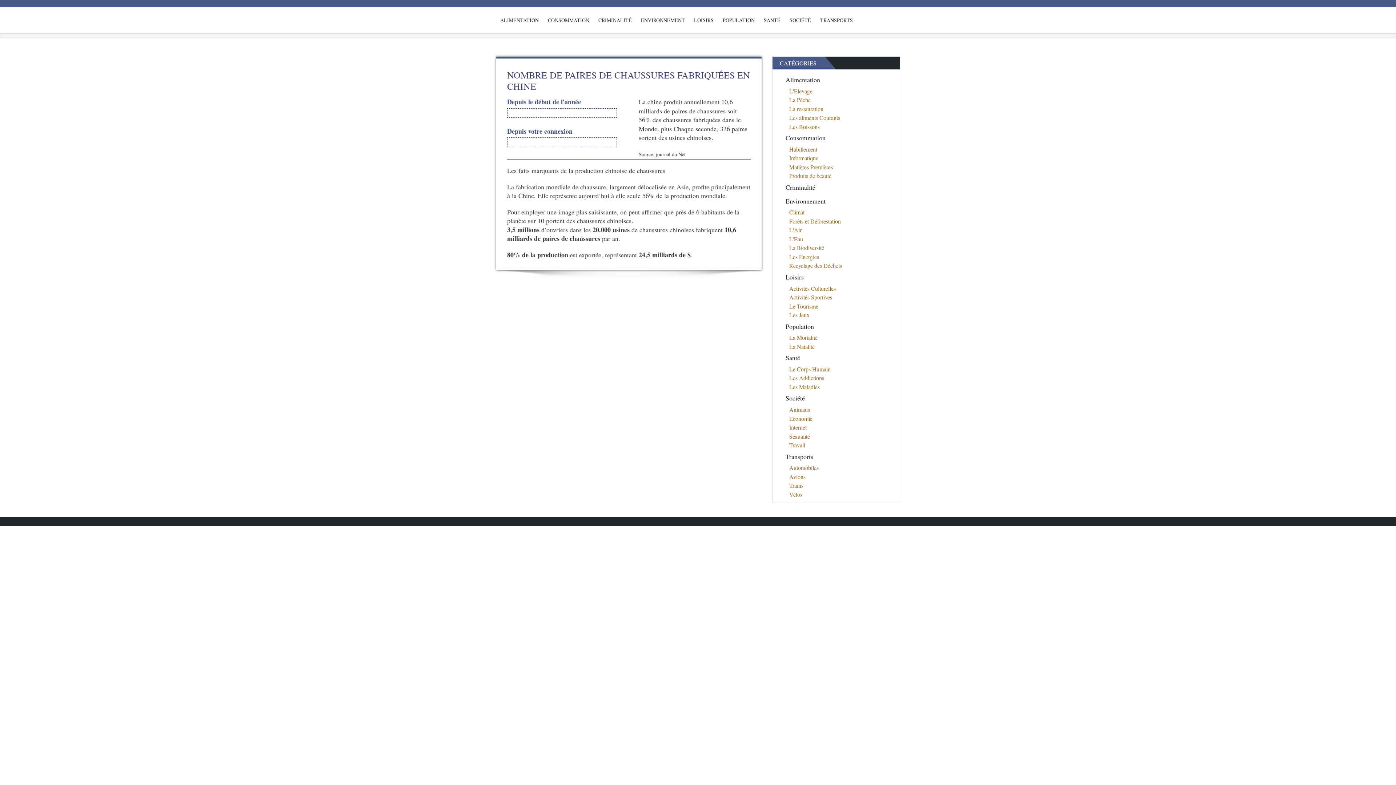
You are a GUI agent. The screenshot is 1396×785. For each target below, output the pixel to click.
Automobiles (804, 467)
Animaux (800, 409)
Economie (801, 418)
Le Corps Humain (810, 369)
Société (800, 20)
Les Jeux (799, 315)
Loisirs (704, 20)
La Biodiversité (806, 247)
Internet (798, 427)
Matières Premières (811, 167)
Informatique (803, 158)
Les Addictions (806, 378)
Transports (836, 20)
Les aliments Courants (814, 117)
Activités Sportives (810, 297)
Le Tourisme (803, 306)
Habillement (803, 149)
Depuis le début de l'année (544, 101)
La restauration (806, 109)
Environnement (663, 20)
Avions (797, 476)
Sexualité (799, 436)
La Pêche (800, 100)
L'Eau (796, 239)
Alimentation (519, 20)
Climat (797, 212)
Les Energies (804, 257)
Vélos (795, 494)
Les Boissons (804, 126)
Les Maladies (804, 387)
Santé (772, 20)
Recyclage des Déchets (815, 265)
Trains (796, 485)
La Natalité (802, 346)
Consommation (568, 20)
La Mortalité (803, 337)
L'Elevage (801, 91)
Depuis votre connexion (540, 131)
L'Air (795, 230)
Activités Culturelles (812, 288)
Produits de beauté (810, 176)
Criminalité (615, 20)
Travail (797, 445)
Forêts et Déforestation (815, 221)
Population (739, 20)
